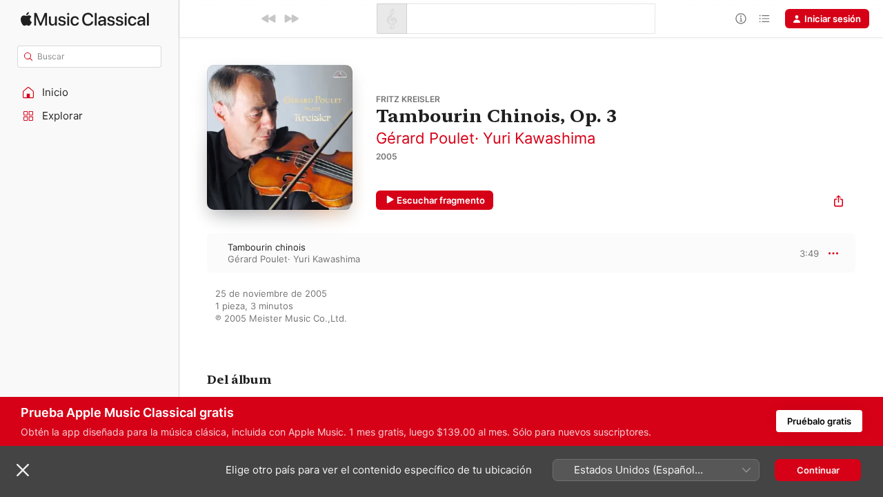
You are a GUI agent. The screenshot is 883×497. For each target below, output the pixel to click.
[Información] (741, 18)
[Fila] (764, 18)
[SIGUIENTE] (291, 19)
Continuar (818, 470)
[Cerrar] (23, 470)
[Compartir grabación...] (838, 202)
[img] (85, 19)
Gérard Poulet (425, 138)
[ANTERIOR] (269, 19)
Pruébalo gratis (819, 421)
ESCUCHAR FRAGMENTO (797, 253)
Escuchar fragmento (441, 200)
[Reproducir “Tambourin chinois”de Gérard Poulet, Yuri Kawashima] (193, 252)
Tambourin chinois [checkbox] (267, 247)
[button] (89, 92)
